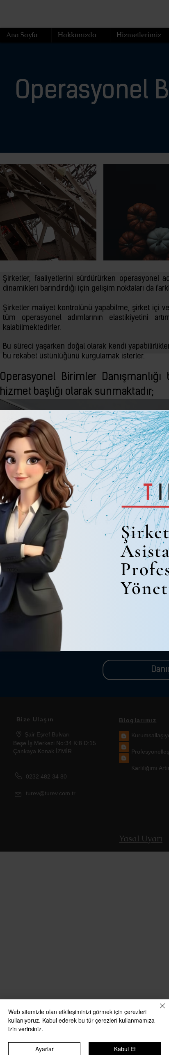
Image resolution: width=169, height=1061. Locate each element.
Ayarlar (44, 1049)
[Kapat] (157, 1011)
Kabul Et (125, 1049)
